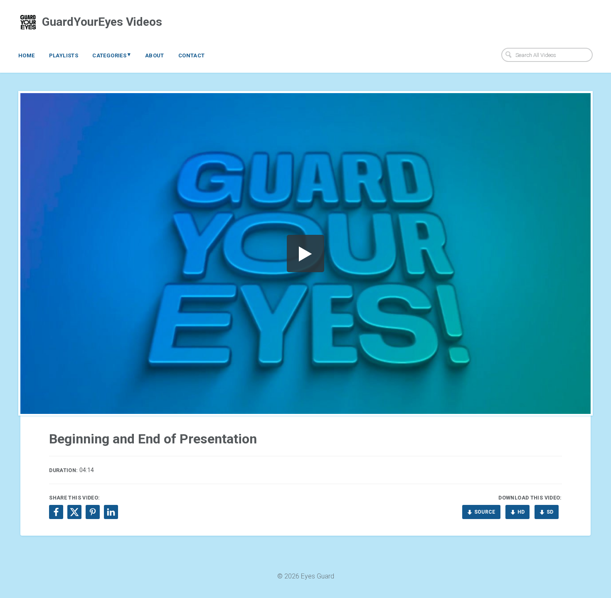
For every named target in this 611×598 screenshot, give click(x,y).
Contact (191, 55)
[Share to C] (74, 512)
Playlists (64, 55)
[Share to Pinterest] (93, 512)
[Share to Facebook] (56, 512)
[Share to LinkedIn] (111, 512)
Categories (111, 55)
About (154, 55)
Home (26, 55)
